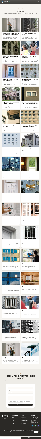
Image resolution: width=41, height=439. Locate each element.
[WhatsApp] (35, 426)
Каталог (13, 420)
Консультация (24, 423)
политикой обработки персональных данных (16, 402)
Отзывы (13, 423)
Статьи (13, 421)
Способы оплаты (24, 421)
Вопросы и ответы (25, 420)
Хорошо (36, 431)
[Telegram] (32, 426)
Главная (13, 417)
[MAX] (38, 426)
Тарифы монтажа (24, 418)
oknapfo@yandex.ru (34, 418)
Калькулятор (24, 417)
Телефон (9, 390)
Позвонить (11, 437)
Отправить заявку (20, 404)
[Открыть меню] (39, 2)
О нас (13, 418)
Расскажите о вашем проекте (13, 394)
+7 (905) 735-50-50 (34, 417)
